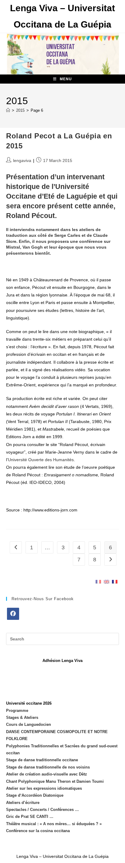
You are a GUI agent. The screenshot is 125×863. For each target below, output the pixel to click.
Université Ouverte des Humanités (41, 459)
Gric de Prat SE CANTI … (29, 816)
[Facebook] (13, 614)
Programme (17, 710)
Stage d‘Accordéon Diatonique (34, 795)
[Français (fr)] (98, 581)
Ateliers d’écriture (22, 802)
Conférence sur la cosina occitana (38, 830)
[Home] (8, 110)
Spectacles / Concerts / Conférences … (42, 809)
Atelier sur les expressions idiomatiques (44, 788)
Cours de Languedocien (28, 724)
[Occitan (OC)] (114, 581)
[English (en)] (106, 581)
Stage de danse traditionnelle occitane (42, 760)
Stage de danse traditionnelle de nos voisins (48, 767)
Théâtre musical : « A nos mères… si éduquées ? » (54, 824)
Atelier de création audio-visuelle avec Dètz (46, 774)
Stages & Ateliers (22, 717)
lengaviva (22, 160)
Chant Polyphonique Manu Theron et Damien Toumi (55, 781)
